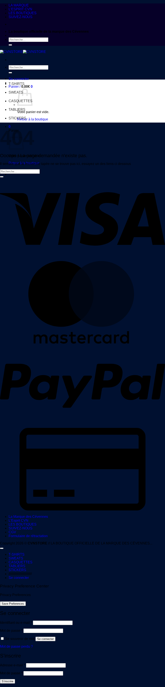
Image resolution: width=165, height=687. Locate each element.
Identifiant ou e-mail (16, 622)
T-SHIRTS (16, 84)
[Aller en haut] (1, 548)
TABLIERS (17, 109)
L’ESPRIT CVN (20, 9)
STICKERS (17, 118)
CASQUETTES (20, 562)
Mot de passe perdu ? (16, 646)
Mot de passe (11, 630)
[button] (19, 79)
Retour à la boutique (32, 119)
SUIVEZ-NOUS (20, 17)
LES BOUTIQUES (23, 13)
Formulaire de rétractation (28, 536)
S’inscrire (7, 681)
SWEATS (16, 92)
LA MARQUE (19, 5)
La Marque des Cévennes (28, 516)
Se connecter (45, 639)
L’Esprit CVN (18, 520)
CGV (12, 532)
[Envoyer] (10, 45)
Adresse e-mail (12, 665)
